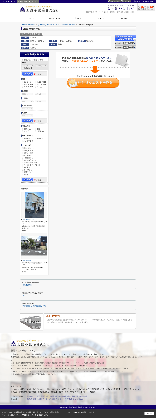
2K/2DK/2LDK (28, 84)
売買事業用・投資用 (119, 389)
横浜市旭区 (54, 396)
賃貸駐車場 (23, 392)
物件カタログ (84, 389)
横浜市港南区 (27, 285)
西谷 (24, 296)
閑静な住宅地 (29, 151)
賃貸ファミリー (64, 392)
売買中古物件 (106, 389)
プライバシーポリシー (79, 392)
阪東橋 (75, 399)
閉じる (149, 413)
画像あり (27, 138)
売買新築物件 (95, 389)
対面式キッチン (30, 162)
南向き (27, 174)
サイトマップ (73, 389)
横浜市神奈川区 (72, 396)
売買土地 (14, 392)
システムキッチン (31, 160)
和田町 (29, 399)
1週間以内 (40, 131)
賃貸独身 (54, 392)
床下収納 (28, 170)
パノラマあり (28, 141)
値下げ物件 (28, 68)
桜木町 (81, 399)
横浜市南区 (45, 396)
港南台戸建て (27, 260)
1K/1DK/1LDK (41, 82)
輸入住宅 (28, 155)
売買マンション (133, 389)
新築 (35, 60)
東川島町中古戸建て (29, 219)
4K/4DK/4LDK (28, 87)
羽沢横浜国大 (27, 306)
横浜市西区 (62, 396)
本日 (38, 129)
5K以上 (39, 87)
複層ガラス (29, 172)
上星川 (39, 399)
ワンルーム (27, 82)
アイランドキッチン (32, 165)
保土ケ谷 (63, 399)
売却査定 (28, 389)
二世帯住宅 (29, 158)
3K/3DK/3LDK (41, 84)
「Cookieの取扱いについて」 (25, 415)
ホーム (13, 389)
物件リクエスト (38, 389)
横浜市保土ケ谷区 (33, 396)
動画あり (40, 138)
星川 (53, 399)
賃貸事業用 (32, 392)
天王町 (69, 399)
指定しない (28, 60)
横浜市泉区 (83, 396)
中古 (41, 60)
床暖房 (27, 167)
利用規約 (92, 392)
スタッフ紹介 (61, 389)
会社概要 (20, 389)
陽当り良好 (29, 148)
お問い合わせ (50, 389)
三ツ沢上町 (47, 399)
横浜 (34, 399)
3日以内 (26, 131)
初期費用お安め (43, 392)
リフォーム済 (29, 153)
